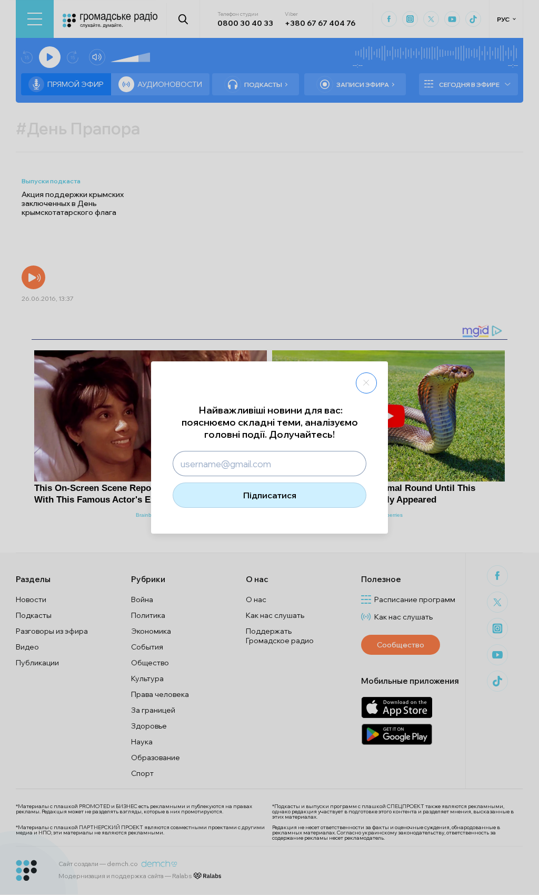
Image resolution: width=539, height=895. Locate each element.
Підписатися (269, 495)
